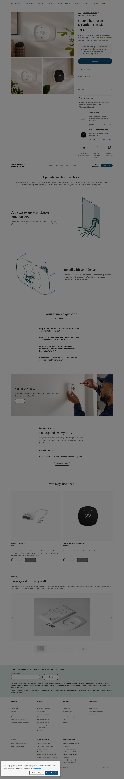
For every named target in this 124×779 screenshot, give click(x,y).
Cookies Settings (37, 773)
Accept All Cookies (51, 773)
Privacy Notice (37, 768)
